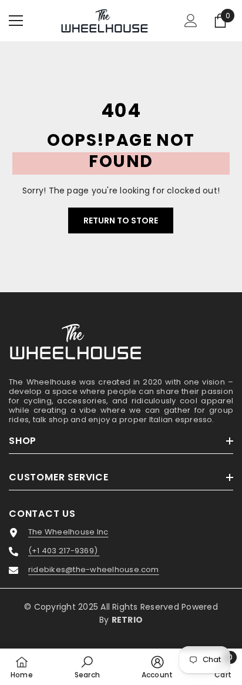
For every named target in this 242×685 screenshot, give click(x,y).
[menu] (16, 21)
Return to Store (120, 220)
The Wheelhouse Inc (68, 532)
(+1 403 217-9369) (63, 551)
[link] (87, 667)
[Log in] (190, 20)
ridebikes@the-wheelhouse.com (93, 569)
